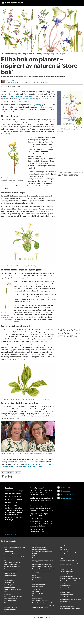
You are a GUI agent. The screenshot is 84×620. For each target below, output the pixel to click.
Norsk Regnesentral (37, 595)
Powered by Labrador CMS (42, 617)
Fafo (5, 560)
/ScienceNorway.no (67, 498)
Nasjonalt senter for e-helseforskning (42, 566)
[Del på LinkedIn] (8, 476)
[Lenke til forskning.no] (42, 2)
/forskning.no (65, 491)
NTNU (33, 555)
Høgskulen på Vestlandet (10, 585)
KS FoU (6, 591)
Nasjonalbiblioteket (37, 557)
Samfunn (23, 7)
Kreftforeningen (8, 594)
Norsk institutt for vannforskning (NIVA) (43, 605)
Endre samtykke (10, 534)
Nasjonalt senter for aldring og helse (41, 564)
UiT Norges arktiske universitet (68, 583)
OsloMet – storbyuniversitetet (40, 607)
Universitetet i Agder (65, 585)
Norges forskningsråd (38, 586)
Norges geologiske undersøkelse (41, 589)
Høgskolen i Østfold (9, 580)
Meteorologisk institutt (10, 600)
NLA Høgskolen (36, 545)
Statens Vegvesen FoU (66, 569)
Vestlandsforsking (65, 601)
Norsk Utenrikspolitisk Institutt (40, 600)
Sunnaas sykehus (64, 574)
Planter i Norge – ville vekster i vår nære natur (17, 96)
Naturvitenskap (43, 7)
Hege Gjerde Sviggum (25, 99)
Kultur (5, 7)
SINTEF (62, 558)
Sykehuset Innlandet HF (66, 576)
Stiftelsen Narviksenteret (66, 571)
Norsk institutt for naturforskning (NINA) (43, 602)
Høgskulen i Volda (9, 582)
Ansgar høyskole (8, 545)
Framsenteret (7, 568)
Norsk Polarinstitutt (37, 593)
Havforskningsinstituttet (10, 575)
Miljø (16, 7)
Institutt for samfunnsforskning (12, 589)
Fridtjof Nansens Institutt (10, 571)
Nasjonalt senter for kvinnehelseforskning (43, 568)
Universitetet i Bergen (66, 587)
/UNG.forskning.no (67, 494)
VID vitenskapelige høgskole (67, 606)
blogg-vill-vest (7, 472)
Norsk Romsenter (37, 598)
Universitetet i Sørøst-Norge (67, 597)
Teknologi (32, 7)
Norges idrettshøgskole (38, 591)
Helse (11, 7)
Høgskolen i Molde (9, 578)
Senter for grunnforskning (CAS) (69, 560)
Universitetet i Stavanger (66, 594)
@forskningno (65, 487)
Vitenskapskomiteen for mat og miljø (70, 608)
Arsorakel (9, 416)
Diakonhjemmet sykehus (10, 553)
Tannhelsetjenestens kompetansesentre (71, 578)
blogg (18, 472)
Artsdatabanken (8, 551)
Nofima (34, 575)
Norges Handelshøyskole (39, 584)
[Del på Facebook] (2, 476)
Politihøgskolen (64, 545)
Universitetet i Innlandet (66, 590)
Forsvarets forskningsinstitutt (12, 566)
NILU (5, 611)
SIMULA (62, 556)
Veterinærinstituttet (65, 603)
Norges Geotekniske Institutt (40, 582)
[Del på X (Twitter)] (5, 476)
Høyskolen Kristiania (9, 587)
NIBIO (5, 605)
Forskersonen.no (57, 7)
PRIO (61, 547)
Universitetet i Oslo (65, 592)
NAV (5, 602)
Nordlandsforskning (37, 579)
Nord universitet (36, 577)
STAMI (62, 567)
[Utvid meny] (67, 7)
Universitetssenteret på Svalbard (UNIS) (70, 599)
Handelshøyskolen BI (10, 573)
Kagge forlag (36, 105)
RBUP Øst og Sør (64, 549)
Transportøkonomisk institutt (68, 580)
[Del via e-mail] (11, 476)
